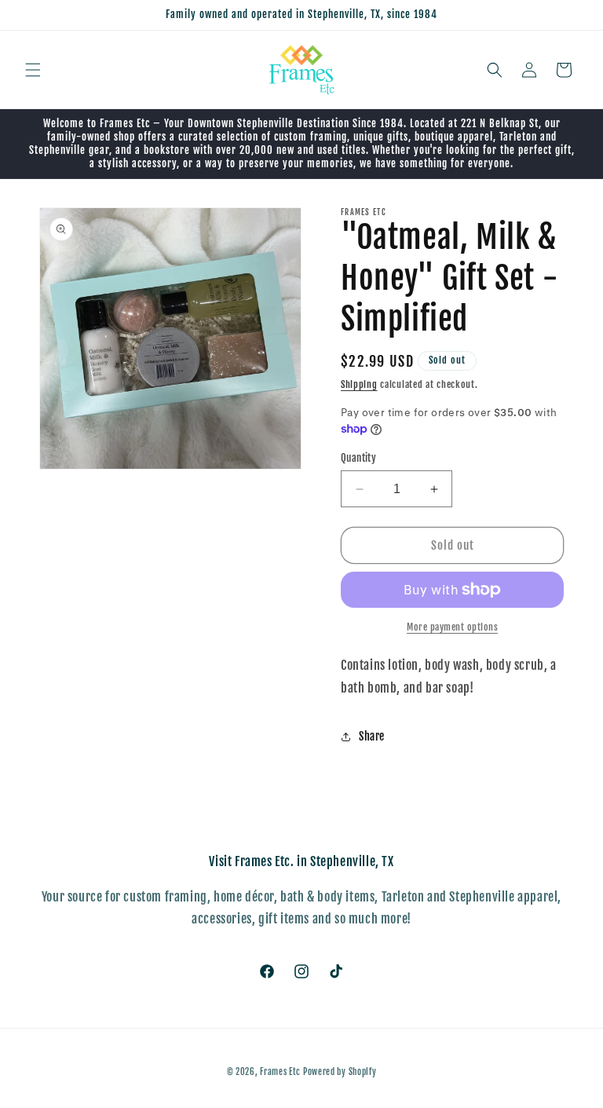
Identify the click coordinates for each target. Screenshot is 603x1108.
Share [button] (372, 736)
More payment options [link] (452, 627)
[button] (33, 70)
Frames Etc (281, 1071)
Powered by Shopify (340, 1071)
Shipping (359, 384)
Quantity (358, 458)
